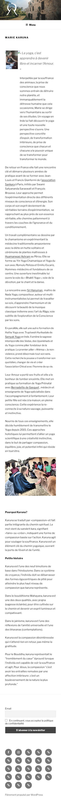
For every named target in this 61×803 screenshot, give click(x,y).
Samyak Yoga (13, 336)
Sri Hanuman (35, 290)
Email (8, 708)
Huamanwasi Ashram (17, 256)
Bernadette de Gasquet (25, 387)
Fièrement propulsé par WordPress (24, 794)
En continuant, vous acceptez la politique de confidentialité (29, 722)
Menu (32, 24)
